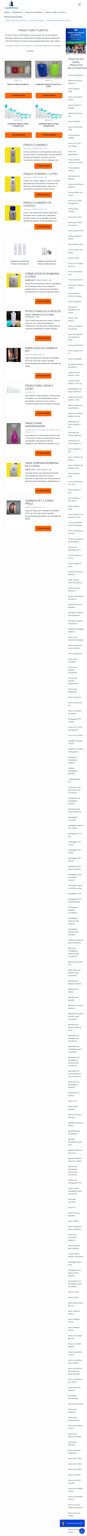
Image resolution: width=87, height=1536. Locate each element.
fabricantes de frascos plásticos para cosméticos (74, 1074)
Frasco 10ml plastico (37, 20)
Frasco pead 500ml (75, 345)
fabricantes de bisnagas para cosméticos (73, 1038)
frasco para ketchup (75, 1404)
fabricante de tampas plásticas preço (74, 1027)
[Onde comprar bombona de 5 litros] (13, 469)
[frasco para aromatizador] (13, 433)
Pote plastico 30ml (75, 244)
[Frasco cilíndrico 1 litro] (13, 184)
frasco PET (72, 1101)
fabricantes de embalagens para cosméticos (75, 1049)
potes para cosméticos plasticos (72, 1237)
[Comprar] (18, 110)
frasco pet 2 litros (75, 1464)
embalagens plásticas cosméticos (73, 910)
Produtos (17, 12)
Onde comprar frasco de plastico (17, 20)
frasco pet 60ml (74, 1475)
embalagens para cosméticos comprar (75, 877)
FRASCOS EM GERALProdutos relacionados (77, 64)
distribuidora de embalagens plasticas (74, 801)
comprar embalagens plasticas (73, 771)
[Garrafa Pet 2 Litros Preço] (13, 507)
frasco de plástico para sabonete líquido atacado (75, 1371)
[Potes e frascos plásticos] (13, 319)
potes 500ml (73, 1221)
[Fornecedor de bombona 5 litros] (13, 280)
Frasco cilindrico (74, 121)
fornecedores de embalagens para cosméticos (75, 1284)
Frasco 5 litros (73, 258)
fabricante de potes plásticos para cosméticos (75, 1016)
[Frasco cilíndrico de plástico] (13, 213)
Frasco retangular (75, 359)
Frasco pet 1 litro (75, 217)
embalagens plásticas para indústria (73, 921)
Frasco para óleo (74, 697)
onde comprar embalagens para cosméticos (75, 1191)
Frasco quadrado (74, 301)
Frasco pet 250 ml (75, 280)
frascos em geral (33, 12)
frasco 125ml (73, 1292)
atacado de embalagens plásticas (73, 760)
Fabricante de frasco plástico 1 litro (58, 20)
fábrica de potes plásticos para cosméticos (74, 973)
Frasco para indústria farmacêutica (73, 681)
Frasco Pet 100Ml (75, 735)
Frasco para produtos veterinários (72, 670)
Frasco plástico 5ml (75, 230)
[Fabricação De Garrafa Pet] (13, 354)
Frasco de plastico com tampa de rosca (75, 337)
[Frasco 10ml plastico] (20, 249)
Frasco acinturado (75, 653)
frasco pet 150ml (75, 1458)
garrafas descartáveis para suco (75, 1142)
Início (7, 12)
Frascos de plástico (75, 75)
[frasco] (18, 69)
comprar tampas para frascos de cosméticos (74, 790)
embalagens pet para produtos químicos (74, 1273)
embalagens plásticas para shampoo (73, 932)
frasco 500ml (73, 1297)
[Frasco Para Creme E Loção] (13, 389)
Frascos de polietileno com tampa (74, 310)
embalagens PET (75, 893)
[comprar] (48, 69)
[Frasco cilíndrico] (13, 155)
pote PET (72, 1207)
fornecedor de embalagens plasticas (73, 1085)
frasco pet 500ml (75, 1469)
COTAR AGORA (18, 95)
